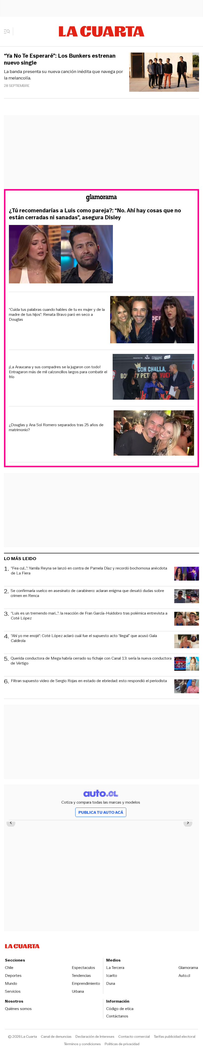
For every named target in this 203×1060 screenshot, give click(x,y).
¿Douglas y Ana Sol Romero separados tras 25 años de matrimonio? (56, 427)
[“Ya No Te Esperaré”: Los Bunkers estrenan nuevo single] (164, 72)
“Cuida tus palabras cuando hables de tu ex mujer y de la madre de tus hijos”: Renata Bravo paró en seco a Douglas (57, 314)
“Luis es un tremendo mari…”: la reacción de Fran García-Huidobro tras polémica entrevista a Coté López (89, 616)
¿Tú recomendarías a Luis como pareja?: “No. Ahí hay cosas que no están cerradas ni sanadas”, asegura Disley (95, 214)
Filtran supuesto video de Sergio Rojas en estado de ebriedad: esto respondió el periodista (89, 681)
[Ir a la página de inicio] (102, 31)
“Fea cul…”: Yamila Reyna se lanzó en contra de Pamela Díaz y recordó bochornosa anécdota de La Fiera (89, 571)
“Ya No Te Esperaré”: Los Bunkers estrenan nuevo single (60, 59)
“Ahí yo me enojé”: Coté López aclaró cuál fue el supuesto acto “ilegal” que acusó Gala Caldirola (84, 638)
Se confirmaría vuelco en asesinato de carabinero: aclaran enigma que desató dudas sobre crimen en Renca (87, 593)
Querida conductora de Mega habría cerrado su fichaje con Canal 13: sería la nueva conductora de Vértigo (91, 661)
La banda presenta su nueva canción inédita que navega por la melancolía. (63, 74)
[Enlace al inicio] (101, 198)
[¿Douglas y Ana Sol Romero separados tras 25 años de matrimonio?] (154, 433)
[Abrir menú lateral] (8, 31)
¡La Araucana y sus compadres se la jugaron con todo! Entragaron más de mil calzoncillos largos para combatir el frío (58, 372)
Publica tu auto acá (100, 812)
